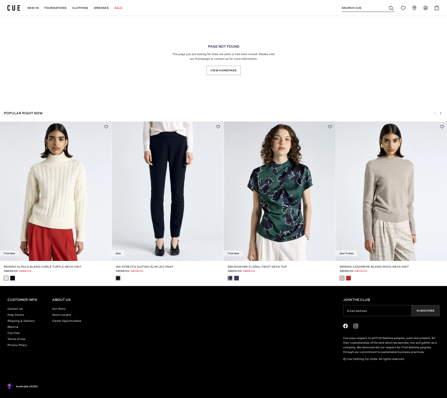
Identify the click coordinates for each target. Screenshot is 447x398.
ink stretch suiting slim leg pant (144, 267)
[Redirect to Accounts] (425, 8)
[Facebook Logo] (345, 326)
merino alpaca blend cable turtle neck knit (42, 267)
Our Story (59, 309)
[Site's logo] (13, 8)
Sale (118, 8)
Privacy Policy (17, 345)
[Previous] (435, 113)
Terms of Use (16, 339)
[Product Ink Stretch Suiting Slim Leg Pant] (168, 191)
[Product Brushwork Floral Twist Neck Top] (280, 191)
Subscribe (426, 310)
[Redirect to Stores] (414, 8)
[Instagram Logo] (355, 326)
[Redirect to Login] (403, 8)
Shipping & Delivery (21, 321)
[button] (391, 8)
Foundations (55, 8)
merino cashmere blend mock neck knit (374, 267)
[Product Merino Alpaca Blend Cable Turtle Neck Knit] (56, 191)
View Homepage (223, 70)
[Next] (440, 113)
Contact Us (15, 309)
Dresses (101, 8)
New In (33, 8)
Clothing (80, 8)
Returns (12, 327)
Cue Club (13, 333)
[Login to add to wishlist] (106, 126)
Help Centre (15, 315)
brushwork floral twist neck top (257, 267)
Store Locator (61, 315)
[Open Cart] (437, 8)
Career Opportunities (66, 321)
